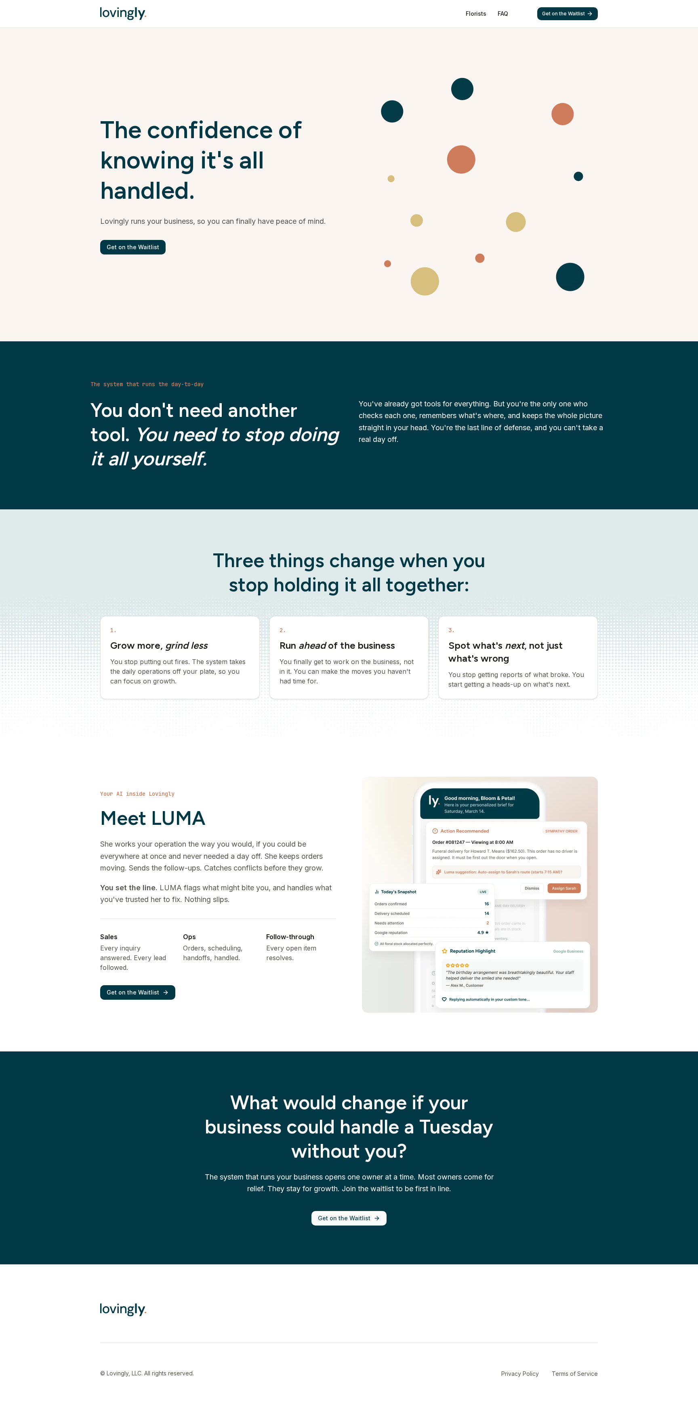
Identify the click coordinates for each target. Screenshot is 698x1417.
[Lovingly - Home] (123, 13)
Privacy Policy (520, 1373)
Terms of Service (575, 1373)
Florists (476, 13)
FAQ (503, 13)
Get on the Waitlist (563, 14)
